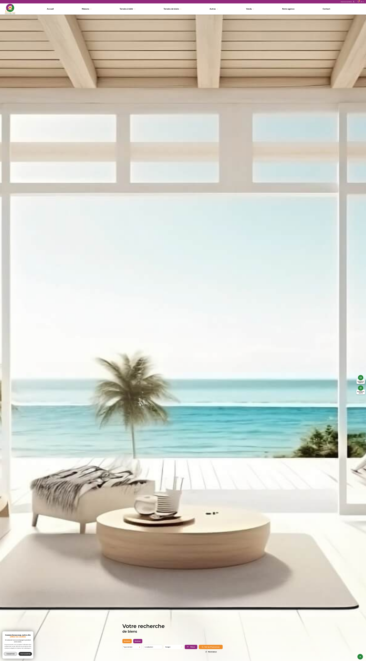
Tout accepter (25, 654)
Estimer (138, 641)
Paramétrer (10, 654)
